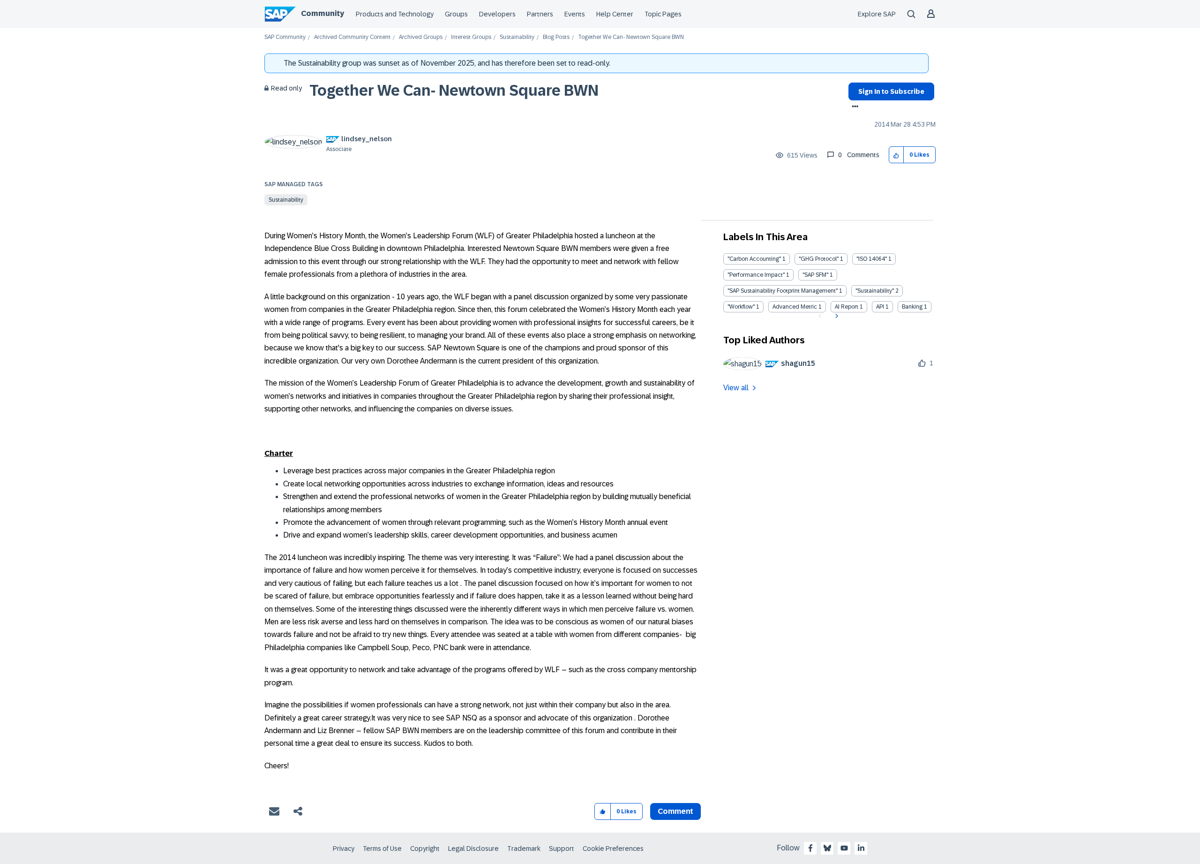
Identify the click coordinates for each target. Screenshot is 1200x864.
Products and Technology (395, 14)
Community (322, 13)
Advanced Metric (794, 306)
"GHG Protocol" (819, 259)
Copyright (425, 848)
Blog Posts (556, 37)
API (880, 306)
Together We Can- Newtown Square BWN (454, 90)
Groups (456, 14)
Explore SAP (877, 14)
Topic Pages (663, 14)
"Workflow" (741, 306)
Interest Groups (471, 37)
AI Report (846, 306)
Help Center (614, 14)
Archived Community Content (352, 37)
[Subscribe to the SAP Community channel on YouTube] (844, 848)
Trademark (523, 848)
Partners (540, 14)
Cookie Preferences (613, 848)
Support (561, 848)
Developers (497, 14)
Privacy (343, 848)
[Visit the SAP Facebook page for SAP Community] (810, 848)
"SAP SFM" (815, 275)
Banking (912, 306)
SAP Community (285, 37)
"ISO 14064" (871, 259)
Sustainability (517, 37)
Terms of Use (382, 848)
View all (736, 388)
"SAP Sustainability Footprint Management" (783, 291)
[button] (896, 155)
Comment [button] (675, 811)
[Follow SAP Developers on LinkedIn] (861, 848)
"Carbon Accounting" (754, 259)
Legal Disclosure (473, 848)
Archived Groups (420, 37)
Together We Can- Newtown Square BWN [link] (631, 37)
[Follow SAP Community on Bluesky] (827, 848)
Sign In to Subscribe (891, 91)
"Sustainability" (874, 291)
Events (574, 14)
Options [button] (853, 107)
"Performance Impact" (756, 275)
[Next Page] (835, 316)
